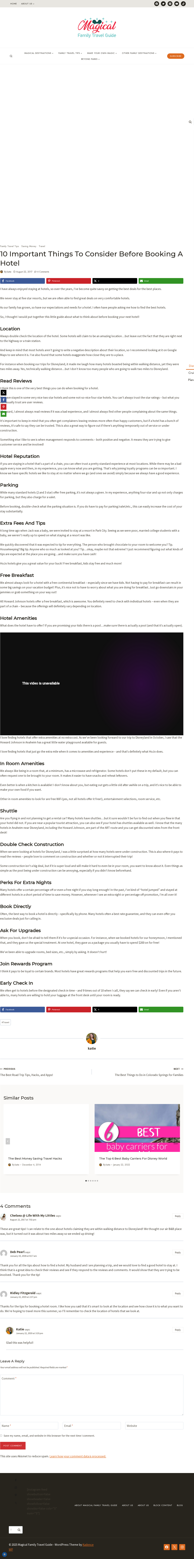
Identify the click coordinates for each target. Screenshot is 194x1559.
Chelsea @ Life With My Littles (32, 1215)
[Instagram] (170, 3)
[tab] (86, 1181)
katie (9, 271)
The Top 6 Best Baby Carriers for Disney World (133, 1158)
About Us (127, 1505)
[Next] (176, 1141)
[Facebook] (156, 3)
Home (13, 3)
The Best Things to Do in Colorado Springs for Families (149, 1072)
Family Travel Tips (9, 246)
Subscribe (176, 56)
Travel (42, 246)
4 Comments (43, 271)
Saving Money (28, 246)
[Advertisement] (97, 85)
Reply (178, 1216)
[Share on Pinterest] (3, 407)
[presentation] (46, 1128)
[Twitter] (163, 3)
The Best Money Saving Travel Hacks (35, 1158)
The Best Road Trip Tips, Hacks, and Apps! (26, 1072)
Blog (180, 1505)
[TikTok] (183, 3)
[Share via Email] (3, 414)
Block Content (163, 1505)
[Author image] (1, 271)
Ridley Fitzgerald (23, 1293)
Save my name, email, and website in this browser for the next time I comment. (49, 1435)
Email (68, 1426)
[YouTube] (176, 3)
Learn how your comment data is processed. (78, 1456)
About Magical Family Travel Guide (96, 1505)
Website (132, 1426)
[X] (174, 1547)
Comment (9, 1379)
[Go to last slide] (8, 1141)
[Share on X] (3, 392)
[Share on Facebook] (3, 400)
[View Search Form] (11, 56)
